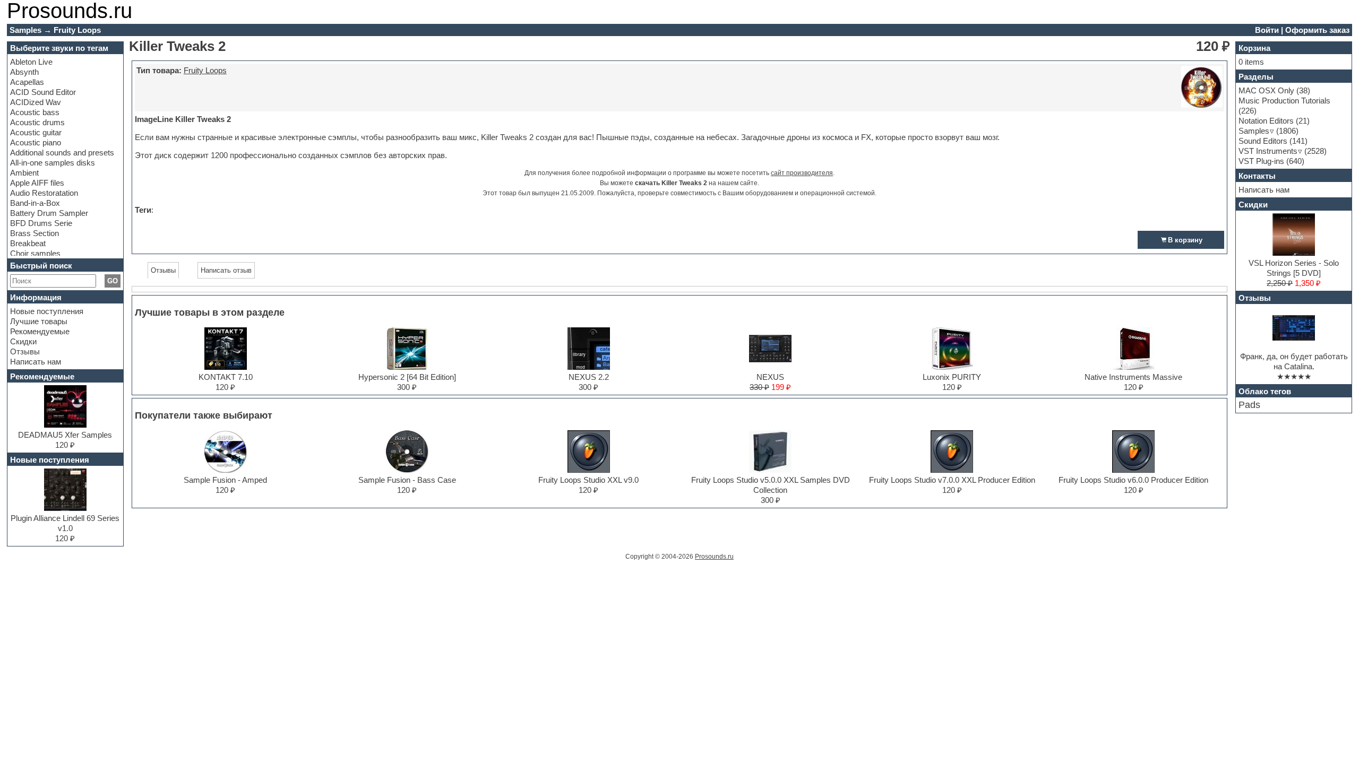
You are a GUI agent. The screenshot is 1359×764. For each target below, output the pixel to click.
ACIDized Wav (35, 102)
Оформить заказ (1317, 29)
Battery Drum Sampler (49, 213)
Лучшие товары (38, 321)
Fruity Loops (205, 70)
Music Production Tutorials (1284, 100)
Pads (1249, 405)
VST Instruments (1267, 150)
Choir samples (35, 253)
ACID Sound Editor (43, 92)
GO (112, 281)
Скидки (23, 341)
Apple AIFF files (37, 182)
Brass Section (34, 233)
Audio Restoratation (44, 192)
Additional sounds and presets (62, 152)
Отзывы (25, 351)
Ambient (24, 172)
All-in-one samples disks (52, 162)
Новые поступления (46, 311)
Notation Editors (1266, 120)
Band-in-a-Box (35, 202)
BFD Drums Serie (41, 223)
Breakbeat (28, 243)
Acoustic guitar (36, 132)
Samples (1253, 130)
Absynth (24, 71)
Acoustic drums (37, 122)
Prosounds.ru (714, 556)
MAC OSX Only (1266, 90)
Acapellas (27, 81)
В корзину (1185, 240)
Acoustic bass (34, 112)
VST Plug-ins (1261, 161)
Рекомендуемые (40, 331)
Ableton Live (31, 61)
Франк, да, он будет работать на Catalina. (1294, 361)
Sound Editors (1262, 140)
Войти (1267, 29)
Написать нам (35, 361)
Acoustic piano (35, 142)
